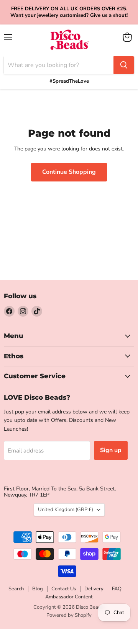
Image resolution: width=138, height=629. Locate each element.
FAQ (117, 588)
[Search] (123, 65)
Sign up (111, 450)
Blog (37, 588)
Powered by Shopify (69, 615)
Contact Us (63, 588)
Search (16, 588)
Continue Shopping (69, 172)
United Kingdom (65, 509)
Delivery (94, 588)
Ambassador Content (69, 596)
